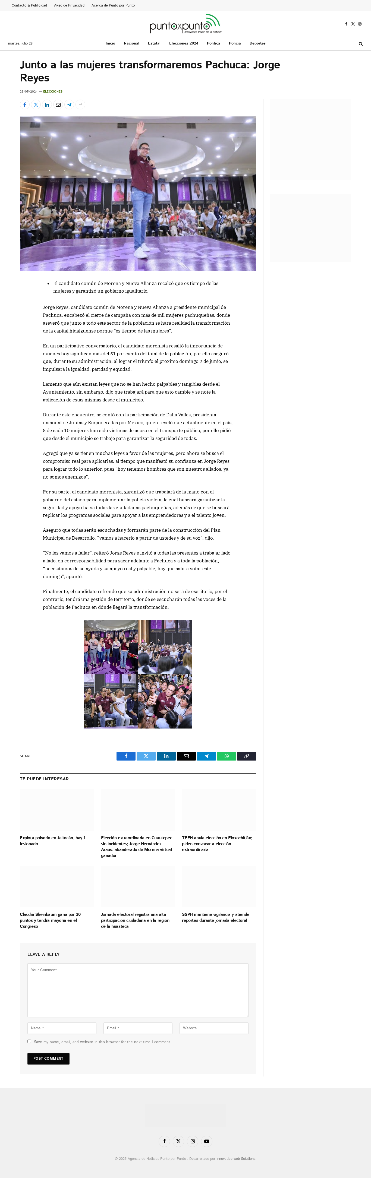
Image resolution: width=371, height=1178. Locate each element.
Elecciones (52, 92)
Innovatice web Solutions (235, 1158)
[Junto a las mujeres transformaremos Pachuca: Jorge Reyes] (138, 193)
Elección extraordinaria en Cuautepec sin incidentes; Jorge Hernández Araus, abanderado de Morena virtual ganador (136, 847)
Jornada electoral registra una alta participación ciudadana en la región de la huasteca (135, 920)
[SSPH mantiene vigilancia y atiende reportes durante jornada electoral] (219, 886)
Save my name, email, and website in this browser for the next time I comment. (102, 1042)
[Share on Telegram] (69, 104)
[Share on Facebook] (25, 104)
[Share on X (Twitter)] (36, 104)
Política (213, 43)
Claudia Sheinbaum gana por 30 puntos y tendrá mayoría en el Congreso (50, 920)
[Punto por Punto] (185, 24)
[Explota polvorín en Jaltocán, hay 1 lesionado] (57, 810)
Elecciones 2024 (183, 43)
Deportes (258, 43)
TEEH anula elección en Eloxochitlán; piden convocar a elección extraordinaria (217, 844)
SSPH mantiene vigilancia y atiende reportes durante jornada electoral (215, 918)
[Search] (360, 44)
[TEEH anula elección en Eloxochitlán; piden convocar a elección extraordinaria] (219, 810)
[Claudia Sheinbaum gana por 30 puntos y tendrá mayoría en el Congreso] (57, 886)
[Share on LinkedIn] (47, 104)
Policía (235, 43)
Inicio (110, 43)
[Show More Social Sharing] (80, 104)
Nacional (131, 43)
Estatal (154, 43)
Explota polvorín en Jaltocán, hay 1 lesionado (52, 841)
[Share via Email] (58, 104)
